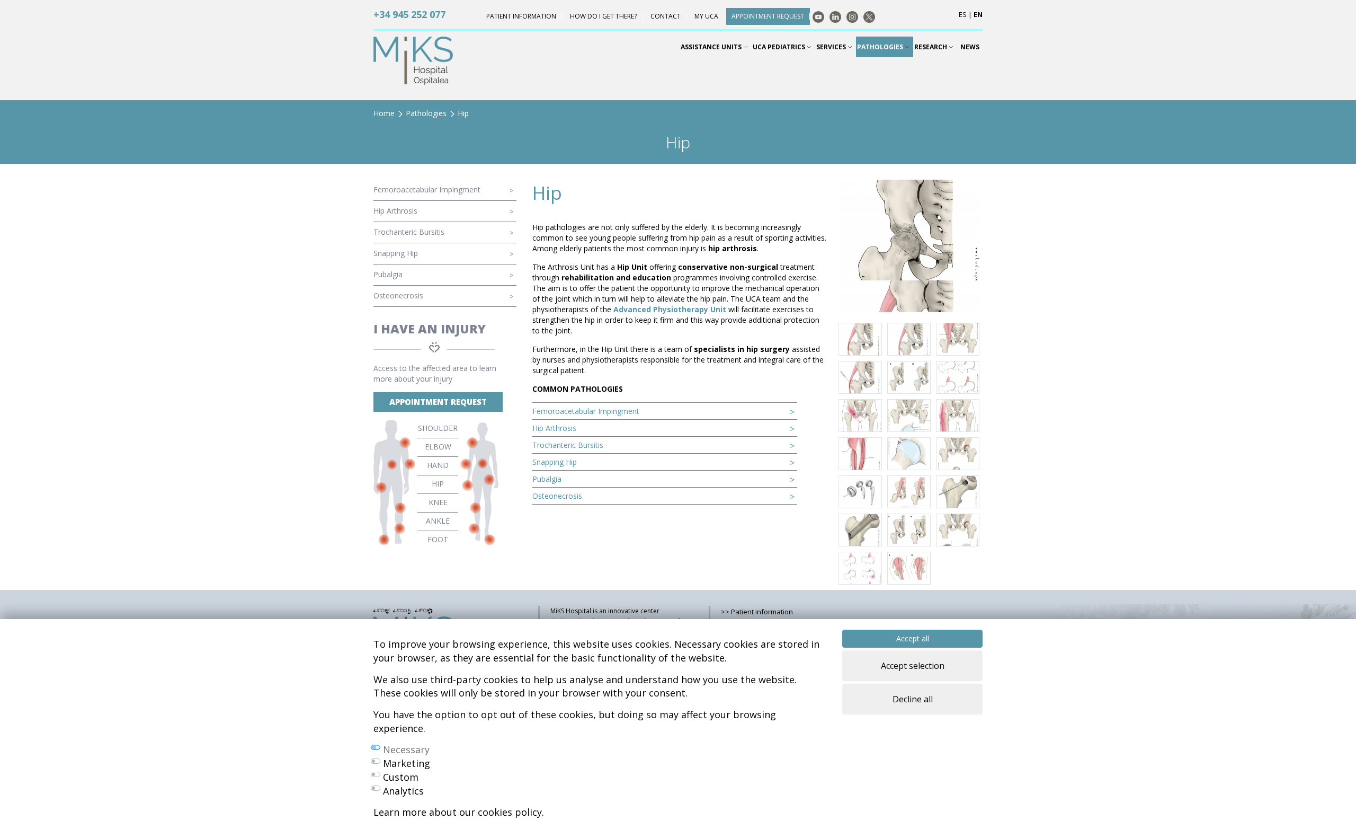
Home (384, 113)
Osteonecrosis (398, 295)
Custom (400, 777)
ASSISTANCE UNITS (712, 46)
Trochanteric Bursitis (408, 232)
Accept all (912, 638)
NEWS (969, 46)
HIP (438, 484)
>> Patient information (757, 611)
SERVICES (832, 46)
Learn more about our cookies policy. (458, 812)
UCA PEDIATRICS (780, 46)
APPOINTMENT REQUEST (438, 401)
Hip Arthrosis (395, 211)
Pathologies (426, 113)
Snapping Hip (395, 253)
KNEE (438, 502)
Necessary (406, 749)
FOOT (437, 539)
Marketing (406, 763)
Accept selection (912, 666)
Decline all (913, 699)
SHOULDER (438, 428)
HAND (438, 465)
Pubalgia (388, 274)
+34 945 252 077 (409, 14)
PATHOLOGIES (881, 46)
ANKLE (438, 521)
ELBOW (438, 447)
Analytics (403, 790)
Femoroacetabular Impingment (426, 189)
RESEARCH (931, 46)
